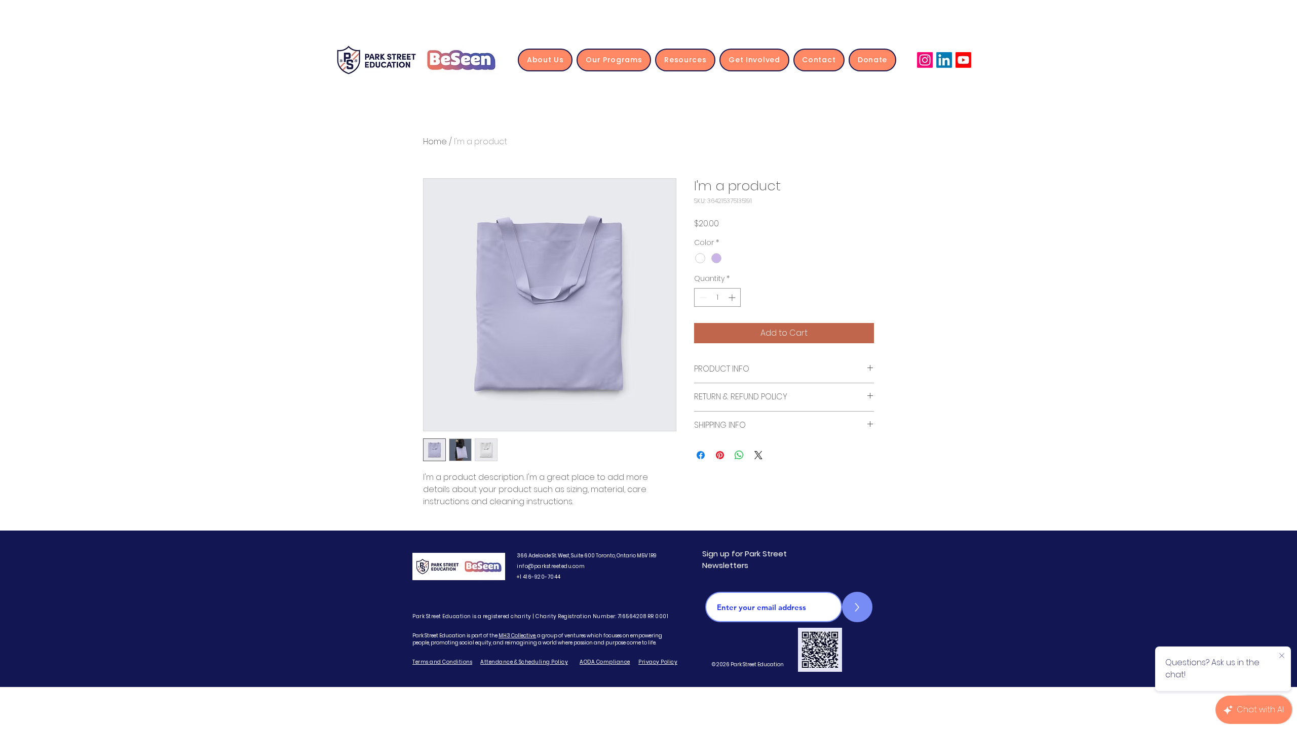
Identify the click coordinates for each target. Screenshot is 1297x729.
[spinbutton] (717, 297)
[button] (545, 60)
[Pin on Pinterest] (720, 455)
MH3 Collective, (517, 635)
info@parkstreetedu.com (551, 566)
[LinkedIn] (944, 60)
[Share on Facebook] (701, 455)
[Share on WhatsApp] (739, 455)
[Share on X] (758, 455)
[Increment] (733, 297)
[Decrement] (702, 297)
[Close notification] (1282, 656)
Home (435, 141)
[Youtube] (963, 60)
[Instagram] (925, 60)
